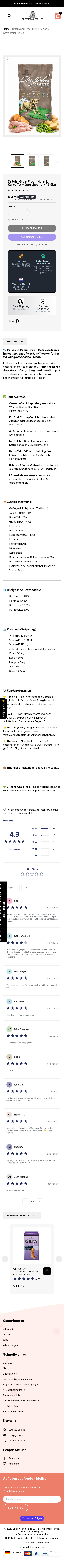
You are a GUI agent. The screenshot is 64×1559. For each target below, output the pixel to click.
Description (15, 341)
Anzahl (11, 206)
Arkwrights (8, 1329)
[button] (9, 16)
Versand (21, 199)
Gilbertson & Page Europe (26, 1528)
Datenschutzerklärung (48, 1538)
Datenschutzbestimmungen (17, 1379)
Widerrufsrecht (25, 1538)
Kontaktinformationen (33, 1547)
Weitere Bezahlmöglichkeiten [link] (32, 244)
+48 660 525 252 (17, 1440)
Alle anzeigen (10, 1345)
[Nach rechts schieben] (57, 161)
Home (6, 28)
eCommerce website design (30, 1534)
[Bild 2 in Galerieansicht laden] (31, 160)
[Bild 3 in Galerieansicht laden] (46, 160)
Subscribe (15, 1507)
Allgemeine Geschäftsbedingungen (21, 1384)
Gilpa (6, 1339)
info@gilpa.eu (16, 1435)
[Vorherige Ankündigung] (4, 3)
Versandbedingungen (14, 1389)
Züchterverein (10, 1373)
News (6, 1368)
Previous (5, 1259)
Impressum (43, 1542)
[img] (14, 842)
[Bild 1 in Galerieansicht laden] (17, 160)
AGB (20, 1542)
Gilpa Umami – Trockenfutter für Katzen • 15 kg (25, 1271)
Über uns (7, 1362)
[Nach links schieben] (6, 161)
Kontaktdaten (10, 1406)
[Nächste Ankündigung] (59, 3)
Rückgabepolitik (11, 1395)
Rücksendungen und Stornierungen (21, 1400)
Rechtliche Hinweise (13, 1411)
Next (59, 1259)
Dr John (7, 1334)
